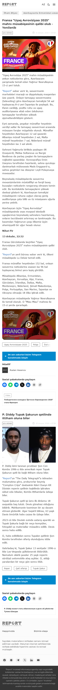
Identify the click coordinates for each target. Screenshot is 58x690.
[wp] (10, 385)
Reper (7, 568)
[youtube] (38, 660)
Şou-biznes (7, 33)
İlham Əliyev (10, 13)
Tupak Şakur (39, 568)
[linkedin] (28, 385)
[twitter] (22, 385)
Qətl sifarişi (21, 568)
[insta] (11, 660)
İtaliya (47, 344)
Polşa (35, 344)
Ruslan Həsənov (18, 370)
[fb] (4, 385)
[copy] (40, 385)
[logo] (9, 4)
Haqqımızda (8, 631)
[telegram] (16, 385)
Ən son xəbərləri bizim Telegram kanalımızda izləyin (24, 356)
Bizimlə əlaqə (41, 631)
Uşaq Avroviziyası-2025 (15, 344)
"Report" (7, 91)
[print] (34, 385)
